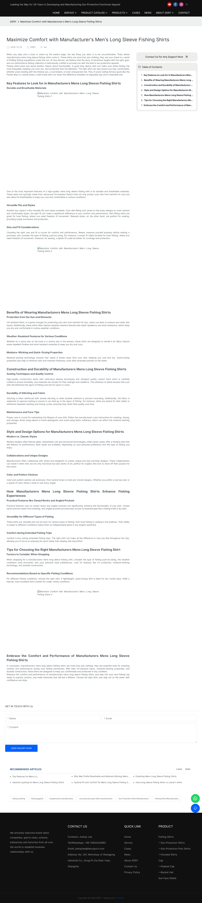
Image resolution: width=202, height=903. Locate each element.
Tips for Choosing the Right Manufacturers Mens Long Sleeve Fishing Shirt (168, 100)
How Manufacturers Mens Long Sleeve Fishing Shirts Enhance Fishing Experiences (168, 95)
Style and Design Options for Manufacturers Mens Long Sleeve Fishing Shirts (168, 90)
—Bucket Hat (166, 872)
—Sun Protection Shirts (172, 842)
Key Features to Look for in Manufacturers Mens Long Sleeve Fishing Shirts (168, 75)
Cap (161, 860)
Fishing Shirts (166, 836)
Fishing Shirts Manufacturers (166, 798)
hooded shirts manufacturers (61, 798)
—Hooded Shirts (168, 854)
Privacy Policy (132, 872)
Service (128, 842)
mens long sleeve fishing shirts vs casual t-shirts (159, 782)
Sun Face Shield (167, 878)
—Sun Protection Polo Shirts (174, 848)
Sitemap (120, 898)
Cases (127, 848)
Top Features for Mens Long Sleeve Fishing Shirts (25, 776)
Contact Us (130, 866)
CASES (179, 769)
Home (127, 836)
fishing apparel (37, 798)
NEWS (187, 769)
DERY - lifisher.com (105, 898)
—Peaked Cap (166, 866)
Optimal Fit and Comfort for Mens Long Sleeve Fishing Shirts (102, 782)
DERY (13, 21)
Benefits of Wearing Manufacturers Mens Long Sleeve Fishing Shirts (168, 80)
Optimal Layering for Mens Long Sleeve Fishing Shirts (38, 782)
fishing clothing (18, 798)
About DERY (131, 860)
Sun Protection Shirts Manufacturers (134, 798)
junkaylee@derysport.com (89, 848)
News (127, 854)
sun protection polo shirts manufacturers (95, 798)
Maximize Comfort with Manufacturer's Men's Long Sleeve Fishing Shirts (61, 21)
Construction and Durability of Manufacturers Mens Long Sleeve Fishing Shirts (168, 85)
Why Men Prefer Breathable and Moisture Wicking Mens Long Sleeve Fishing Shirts (102, 776)
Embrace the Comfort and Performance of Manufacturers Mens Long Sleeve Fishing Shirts (168, 105)
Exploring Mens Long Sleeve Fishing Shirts (156, 776)
